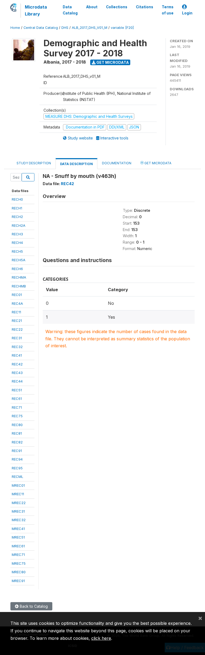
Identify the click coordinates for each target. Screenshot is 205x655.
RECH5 (17, 251)
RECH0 (17, 199)
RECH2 (17, 217)
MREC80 (19, 572)
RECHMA (19, 277)
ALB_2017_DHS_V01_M (89, 28)
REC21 (17, 320)
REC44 (17, 381)
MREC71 (18, 554)
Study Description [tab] (34, 163)
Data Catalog (70, 10)
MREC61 (18, 546)
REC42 (17, 364)
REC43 (17, 373)
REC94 (17, 459)
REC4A (17, 303)
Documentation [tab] (116, 163)
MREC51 (18, 537)
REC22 (17, 329)
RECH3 (17, 234)
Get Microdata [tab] (157, 163)
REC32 (17, 347)
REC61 (17, 398)
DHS (64, 28)
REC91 (17, 451)
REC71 (17, 407)
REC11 (16, 312)
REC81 (17, 433)
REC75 (17, 416)
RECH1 (17, 208)
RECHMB (19, 286)
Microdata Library (36, 10)
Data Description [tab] (76, 164)
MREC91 (18, 581)
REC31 (17, 338)
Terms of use (168, 10)
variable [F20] (122, 28)
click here (101, 638)
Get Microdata (112, 62)
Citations (144, 7)
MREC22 (19, 503)
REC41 (17, 355)
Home (15, 28)
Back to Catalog (33, 606)
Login (187, 13)
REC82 (17, 442)
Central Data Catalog (40, 28)
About (91, 7)
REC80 (17, 425)
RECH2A (18, 225)
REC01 (17, 295)
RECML (17, 476)
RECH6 (17, 269)
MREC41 (18, 529)
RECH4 (17, 242)
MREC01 (18, 485)
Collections (116, 7)
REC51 (17, 390)
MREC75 (19, 563)
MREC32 (19, 520)
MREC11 (18, 494)
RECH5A (18, 260)
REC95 (17, 468)
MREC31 (18, 511)
